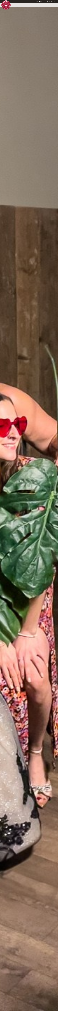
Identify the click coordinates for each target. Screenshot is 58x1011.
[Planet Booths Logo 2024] (6, 5)
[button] (53, 5)
